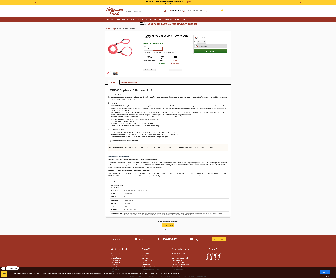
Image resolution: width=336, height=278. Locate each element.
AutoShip (114, 264)
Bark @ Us (196, 240)
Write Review (168, 225)
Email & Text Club (178, 253)
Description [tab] (113, 82)
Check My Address (149, 70)
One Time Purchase (202, 37)
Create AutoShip (203, 46)
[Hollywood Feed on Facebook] (207, 254)
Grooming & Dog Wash (180, 258)
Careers (145, 258)
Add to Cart (210, 51)
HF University (147, 260)
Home (108, 29)
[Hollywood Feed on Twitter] (215, 259)
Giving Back (146, 264)
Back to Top (220, 240)
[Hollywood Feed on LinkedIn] (215, 254)
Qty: (195, 41)
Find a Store (176, 256)
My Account (209, 11)
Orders (114, 256)
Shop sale (183, 2)
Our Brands (146, 256)
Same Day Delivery (179, 260)
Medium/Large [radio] (158, 48)
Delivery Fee (116, 262)
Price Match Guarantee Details (154, 43)
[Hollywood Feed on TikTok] (219, 254)
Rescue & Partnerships (180, 264)
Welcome (145, 253)
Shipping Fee (116, 260)
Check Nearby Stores (175, 70)
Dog (113, 29)
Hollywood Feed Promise (151, 267)
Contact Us (115, 253)
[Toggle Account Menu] (215, 11)
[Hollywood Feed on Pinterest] (211, 259)
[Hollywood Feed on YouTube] (207, 259)
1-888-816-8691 (169, 239)
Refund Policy (116, 258)
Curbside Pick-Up (178, 262)
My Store (175, 60)
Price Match (115, 267)
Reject (328, 276)
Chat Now (141, 240)
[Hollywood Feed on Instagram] (211, 254)
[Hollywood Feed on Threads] (219, 259)
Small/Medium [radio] (148, 48)
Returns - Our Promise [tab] (129, 82)
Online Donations (178, 267)
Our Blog (145, 262)
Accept (325, 272)
